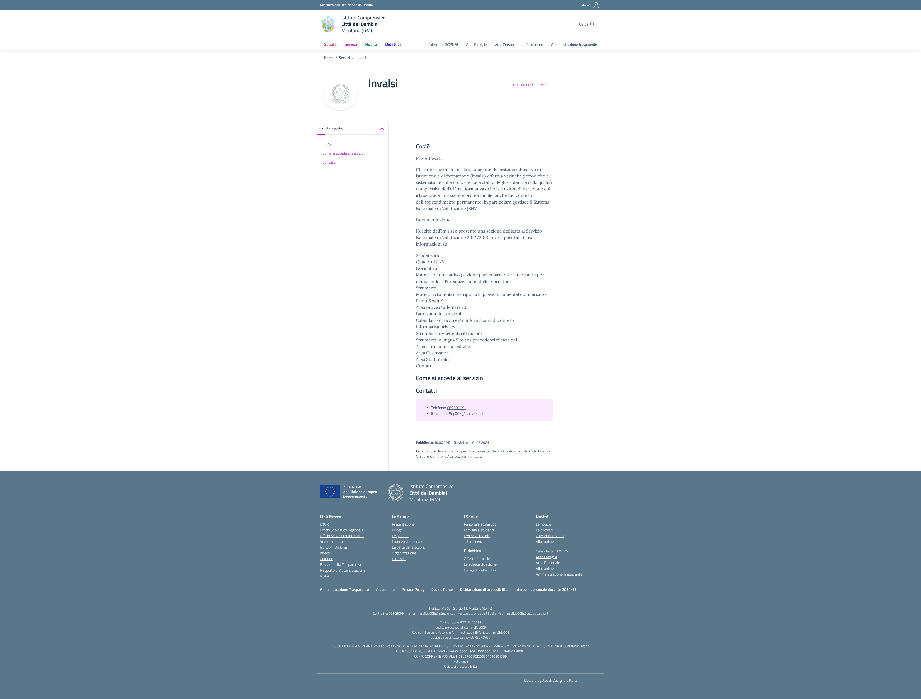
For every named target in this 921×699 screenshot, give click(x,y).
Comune (326, 559)
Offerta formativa (478, 558)
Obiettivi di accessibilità (460, 666)
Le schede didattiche (480, 564)
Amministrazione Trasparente (574, 44)
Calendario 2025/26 (443, 44)
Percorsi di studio (477, 536)
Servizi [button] (351, 44)
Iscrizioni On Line (333, 547)
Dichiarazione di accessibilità (484, 589)
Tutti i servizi (473, 541)
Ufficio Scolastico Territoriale (342, 536)
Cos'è (326, 144)
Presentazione (403, 524)
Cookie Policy (442, 589)
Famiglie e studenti (479, 530)
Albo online (534, 44)
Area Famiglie (476, 44)
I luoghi (397, 530)
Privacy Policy (413, 589)
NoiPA (325, 576)
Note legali (460, 661)
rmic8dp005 (477, 627)
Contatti (329, 162)
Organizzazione (404, 553)
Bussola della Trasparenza (340, 564)
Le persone (400, 536)
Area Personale (506, 44)
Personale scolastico (480, 524)
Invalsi (325, 553)
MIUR (324, 524)
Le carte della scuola (408, 547)
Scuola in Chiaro (332, 541)
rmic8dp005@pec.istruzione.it (527, 613)
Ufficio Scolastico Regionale (342, 530)
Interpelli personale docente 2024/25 (546, 589)
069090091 (456, 408)
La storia (399, 559)
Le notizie (543, 524)
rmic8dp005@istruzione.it (463, 413)
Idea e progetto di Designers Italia (550, 680)
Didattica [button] (393, 44)
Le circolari (544, 530)
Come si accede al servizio (342, 153)
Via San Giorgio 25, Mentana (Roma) (467, 608)
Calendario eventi (550, 536)
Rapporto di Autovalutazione (342, 570)
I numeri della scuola (408, 541)
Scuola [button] (330, 44)
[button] (353, 128)
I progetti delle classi (480, 570)
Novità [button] (371, 44)
